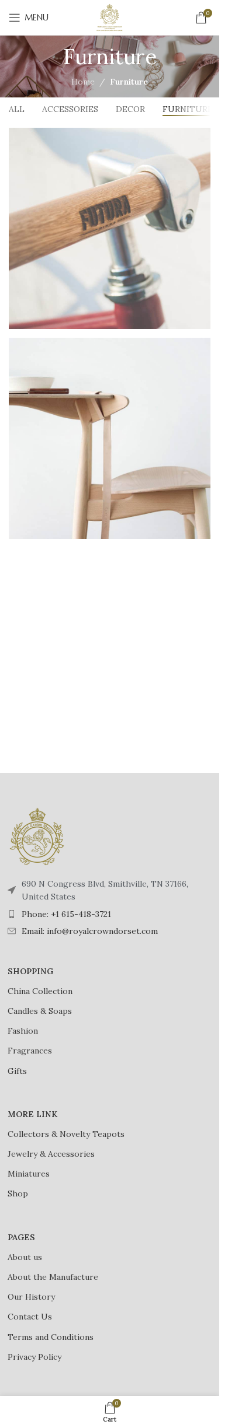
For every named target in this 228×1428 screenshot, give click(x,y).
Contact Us (30, 1316)
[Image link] (37, 836)
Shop (18, 1193)
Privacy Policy (34, 1357)
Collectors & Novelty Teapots (66, 1134)
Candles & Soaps (40, 1011)
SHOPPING (30, 971)
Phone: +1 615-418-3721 (66, 914)
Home (83, 81)
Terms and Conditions (51, 1337)
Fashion (23, 1031)
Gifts (17, 1071)
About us (25, 1257)
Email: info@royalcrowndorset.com (90, 931)
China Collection (40, 991)
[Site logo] (110, 17)
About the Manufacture (53, 1277)
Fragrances (30, 1050)
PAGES (21, 1237)
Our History (31, 1297)
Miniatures (29, 1173)
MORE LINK (32, 1114)
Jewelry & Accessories (51, 1154)
